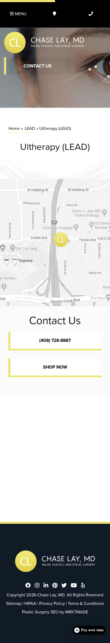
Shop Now (55, 367)
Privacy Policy (52, 603)
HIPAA (30, 603)
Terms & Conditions (86, 603)
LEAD (30, 128)
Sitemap (13, 603)
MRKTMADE (76, 612)
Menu (20, 14)
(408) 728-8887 (55, 340)
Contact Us (37, 66)
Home (14, 128)
